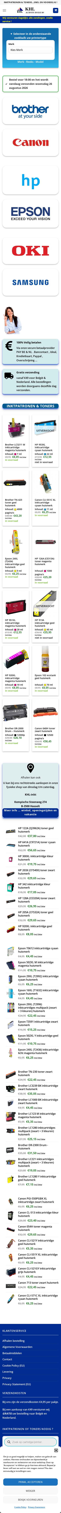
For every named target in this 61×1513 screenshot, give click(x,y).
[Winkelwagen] (55, 10)
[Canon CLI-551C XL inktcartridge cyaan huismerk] (45, 483)
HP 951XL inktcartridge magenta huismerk (15, 623)
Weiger (30, 1490)
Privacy (7, 1378)
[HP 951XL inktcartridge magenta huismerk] (15, 603)
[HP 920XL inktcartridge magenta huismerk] (15, 659)
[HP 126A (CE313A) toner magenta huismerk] (45, 542)
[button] (56, 1450)
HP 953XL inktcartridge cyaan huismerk (43, 447)
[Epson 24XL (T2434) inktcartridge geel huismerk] (15, 542)
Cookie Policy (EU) (13, 1365)
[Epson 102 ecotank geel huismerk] (45, 659)
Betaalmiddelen (12, 1353)
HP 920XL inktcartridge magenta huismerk (15, 678)
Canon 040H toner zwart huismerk (45, 730)
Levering (7, 1371)
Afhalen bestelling (13, 1341)
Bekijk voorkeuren (30, 1499)
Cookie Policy (20, 1507)
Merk (11, 44)
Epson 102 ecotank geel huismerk (45, 676)
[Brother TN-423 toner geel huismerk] (15, 483)
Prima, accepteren (31, 1482)
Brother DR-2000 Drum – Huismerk (14, 730)
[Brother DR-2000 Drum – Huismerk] (15, 712)
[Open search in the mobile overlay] (30, 1442)
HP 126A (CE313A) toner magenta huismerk (44, 561)
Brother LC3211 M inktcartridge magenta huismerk (15, 447)
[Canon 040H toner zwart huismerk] (45, 712)
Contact (7, 1359)
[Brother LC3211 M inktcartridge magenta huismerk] (15, 428)
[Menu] (4, 10)
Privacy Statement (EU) (16, 1384)
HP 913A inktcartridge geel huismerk (44, 623)
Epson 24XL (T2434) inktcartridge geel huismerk (15, 563)
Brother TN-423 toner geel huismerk (13, 502)
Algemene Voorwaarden (17, 1347)
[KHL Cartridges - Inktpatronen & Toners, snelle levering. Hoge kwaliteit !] (30, 10)
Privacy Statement (36, 1507)
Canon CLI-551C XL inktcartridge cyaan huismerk (45, 502)
